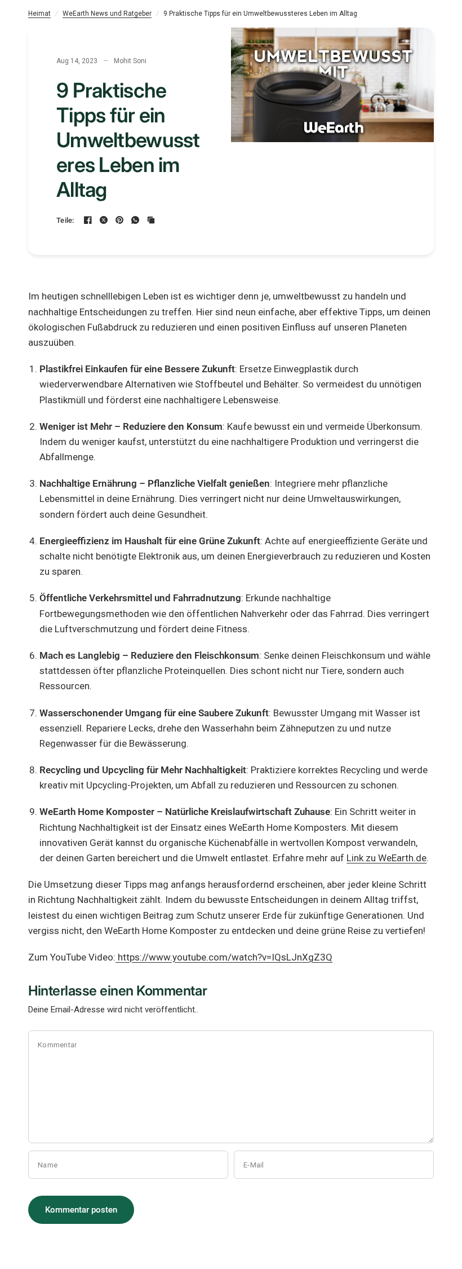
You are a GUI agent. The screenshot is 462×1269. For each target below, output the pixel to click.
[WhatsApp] (135, 220)
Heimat (39, 13)
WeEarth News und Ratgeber (107, 13)
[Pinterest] (119, 220)
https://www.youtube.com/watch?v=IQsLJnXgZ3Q (223, 957)
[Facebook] (88, 220)
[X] (103, 220)
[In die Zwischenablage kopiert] (151, 220)
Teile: (65, 220)
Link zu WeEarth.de (386, 857)
